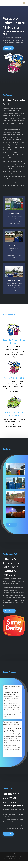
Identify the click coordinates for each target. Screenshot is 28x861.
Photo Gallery (9, 611)
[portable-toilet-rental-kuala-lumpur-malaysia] (15, 488)
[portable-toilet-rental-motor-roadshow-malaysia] (15, 517)
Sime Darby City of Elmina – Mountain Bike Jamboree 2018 (12, 730)
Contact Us (8, 48)
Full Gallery (11, 524)
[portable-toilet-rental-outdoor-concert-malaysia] (15, 503)
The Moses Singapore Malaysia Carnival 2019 (11, 693)
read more (7, 716)
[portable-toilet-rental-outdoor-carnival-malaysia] (15, 474)
